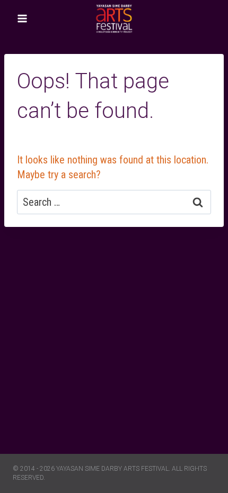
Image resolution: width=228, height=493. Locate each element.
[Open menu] (22, 18)
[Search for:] (114, 202)
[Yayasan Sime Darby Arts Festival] (114, 18)
